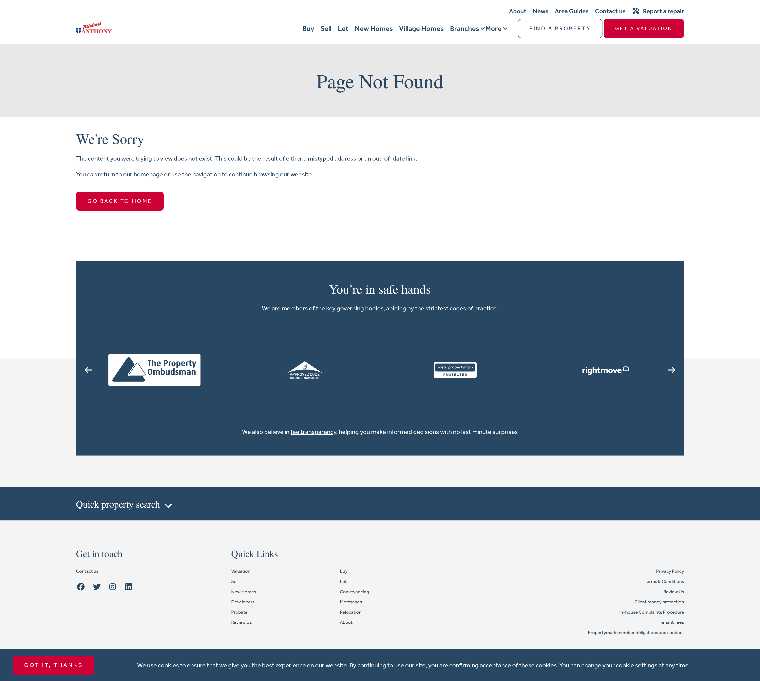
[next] (671, 370)
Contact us (610, 11)
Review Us (241, 622)
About (517, 11)
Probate (239, 612)
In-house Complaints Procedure (651, 612)
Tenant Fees (672, 622)
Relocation (351, 612)
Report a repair (663, 11)
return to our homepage (131, 174)
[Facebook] (81, 587)
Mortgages (351, 602)
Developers (243, 602)
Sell (326, 28)
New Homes (374, 28)
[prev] (88, 370)
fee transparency (313, 432)
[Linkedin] (128, 587)
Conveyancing (354, 591)
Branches (464, 28)
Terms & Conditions (664, 581)
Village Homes (421, 28)
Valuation (240, 571)
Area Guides (572, 11)
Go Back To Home (119, 201)
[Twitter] (97, 587)
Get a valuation (644, 28)
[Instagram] (112, 587)
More (493, 28)
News (540, 11)
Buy (308, 28)
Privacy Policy (670, 571)
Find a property (560, 28)
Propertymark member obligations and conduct (636, 632)
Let (343, 28)
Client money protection (659, 602)
